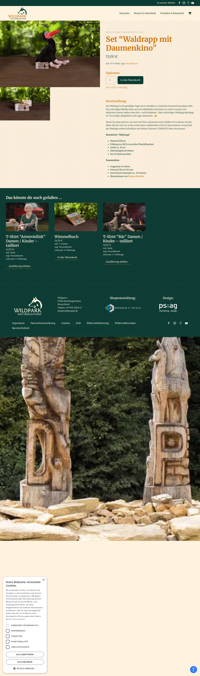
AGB (78, 323)
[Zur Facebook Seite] (168, 323)
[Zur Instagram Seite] (174, 323)
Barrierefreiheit (20, 328)
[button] (50, 53)
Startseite (124, 13)
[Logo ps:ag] (168, 308)
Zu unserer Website (166, 3)
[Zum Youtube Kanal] (186, 323)
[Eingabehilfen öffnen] (193, 669)
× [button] (43, 580)
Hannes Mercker (136, 176)
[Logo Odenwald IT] (122, 308)
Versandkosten (131, 63)
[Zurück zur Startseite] (18, 13)
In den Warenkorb (130, 80)
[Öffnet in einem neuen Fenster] (179, 3)
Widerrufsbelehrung (98, 323)
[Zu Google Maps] (180, 323)
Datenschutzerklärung (43, 323)
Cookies (65, 323)
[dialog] (25, 625)
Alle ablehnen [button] (24, 662)
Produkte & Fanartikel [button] (172, 13)
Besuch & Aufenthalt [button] (145, 13)
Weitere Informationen (15, 619)
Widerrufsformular (125, 323)
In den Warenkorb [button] (67, 257)
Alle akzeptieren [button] (25, 654)
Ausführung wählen (19, 266)
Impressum (18, 323)
